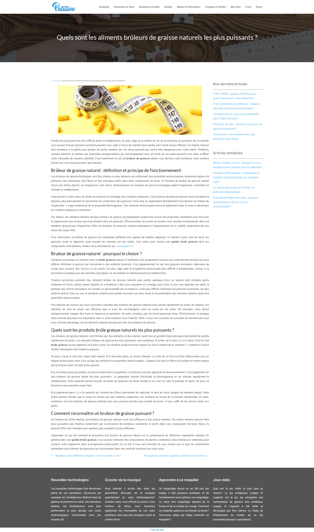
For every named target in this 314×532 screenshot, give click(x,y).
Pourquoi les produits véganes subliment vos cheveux (175, 455)
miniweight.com (125, 246)
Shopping (104, 6)
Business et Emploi (149, 6)
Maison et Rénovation (188, 6)
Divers (259, 6)
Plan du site (157, 529)
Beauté (168, 6)
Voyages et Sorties (215, 6)
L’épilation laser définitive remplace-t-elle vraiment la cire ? (88, 455)
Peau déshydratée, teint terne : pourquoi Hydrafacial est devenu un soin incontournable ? (235, 202)
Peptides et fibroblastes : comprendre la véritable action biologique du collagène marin (236, 177)
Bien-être (236, 6)
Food (248, 6)
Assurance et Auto (124, 6)
